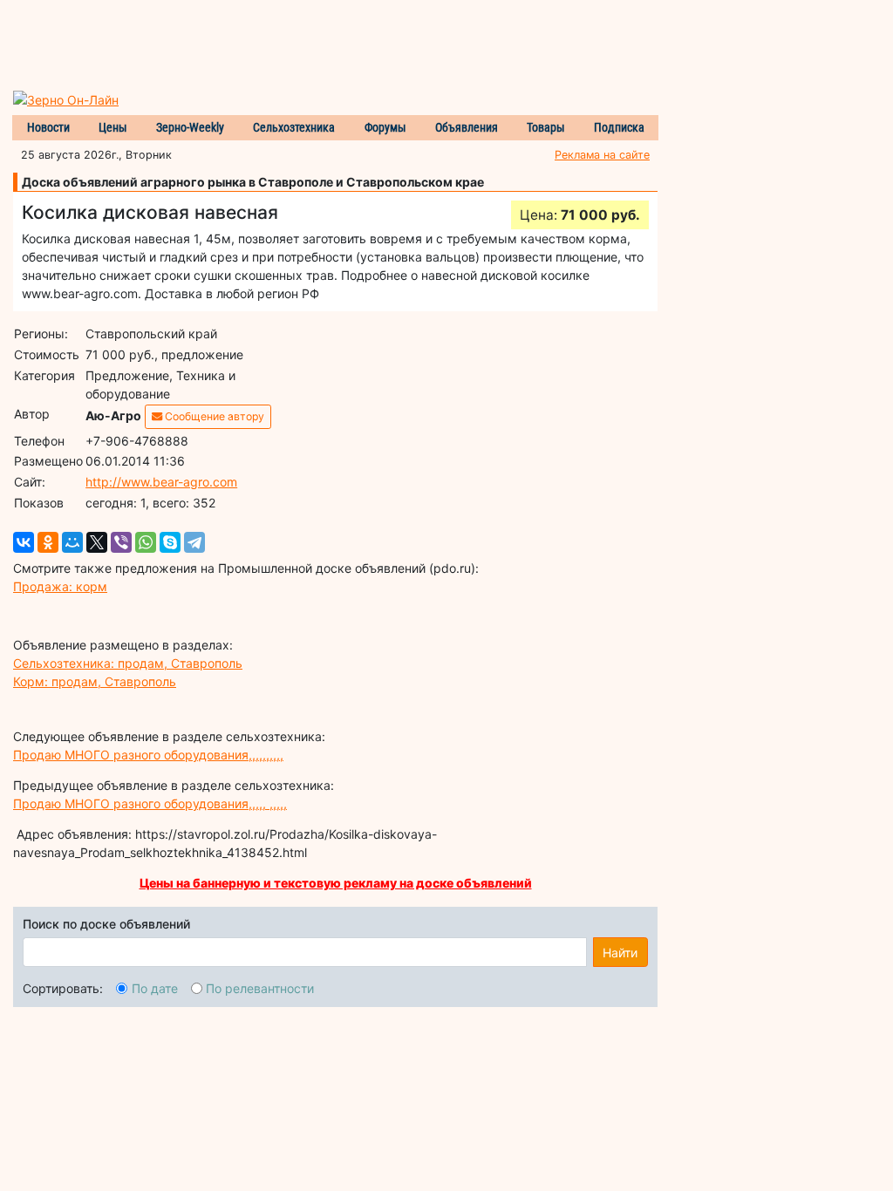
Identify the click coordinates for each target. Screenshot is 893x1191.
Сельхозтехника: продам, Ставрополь (127, 663)
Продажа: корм (60, 586)
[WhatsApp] (145, 542)
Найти (620, 952)
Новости (48, 127)
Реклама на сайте (602, 154)
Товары (546, 127)
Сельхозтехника (294, 127)
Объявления (466, 127)
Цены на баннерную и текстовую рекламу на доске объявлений (336, 882)
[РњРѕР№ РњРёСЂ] (72, 542)
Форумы (385, 127)
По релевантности (260, 988)
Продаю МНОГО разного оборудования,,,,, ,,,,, (150, 803)
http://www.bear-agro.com (161, 481)
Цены (113, 127)
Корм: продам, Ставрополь (94, 681)
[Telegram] (194, 542)
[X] (96, 542)
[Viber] (121, 542)
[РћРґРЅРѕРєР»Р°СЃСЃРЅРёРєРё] (47, 542)
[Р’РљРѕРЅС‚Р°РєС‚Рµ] (23, 542)
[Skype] (170, 542)
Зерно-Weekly (190, 127)
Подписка (619, 127)
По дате (155, 988)
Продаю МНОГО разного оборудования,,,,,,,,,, (148, 754)
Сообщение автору (213, 416)
